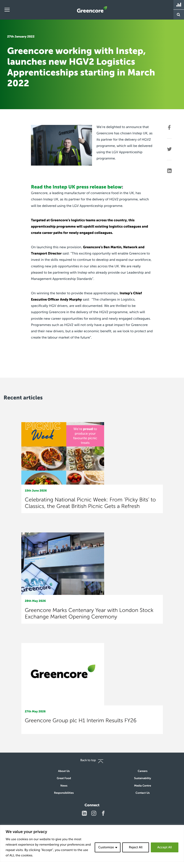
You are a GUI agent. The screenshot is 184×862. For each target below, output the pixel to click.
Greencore (92, 9)
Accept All (164, 847)
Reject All (135, 847)
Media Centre (142, 785)
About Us (64, 771)
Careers (142, 771)
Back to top (88, 760)
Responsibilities (64, 793)
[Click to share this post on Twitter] (169, 149)
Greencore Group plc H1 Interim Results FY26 (81, 720)
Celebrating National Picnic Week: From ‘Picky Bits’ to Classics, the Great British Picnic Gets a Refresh (90, 503)
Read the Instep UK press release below (76, 187)
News (63, 785)
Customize (106, 847)
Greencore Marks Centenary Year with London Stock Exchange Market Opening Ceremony (89, 613)
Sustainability (142, 778)
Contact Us (143, 793)
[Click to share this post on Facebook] (169, 127)
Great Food (64, 778)
